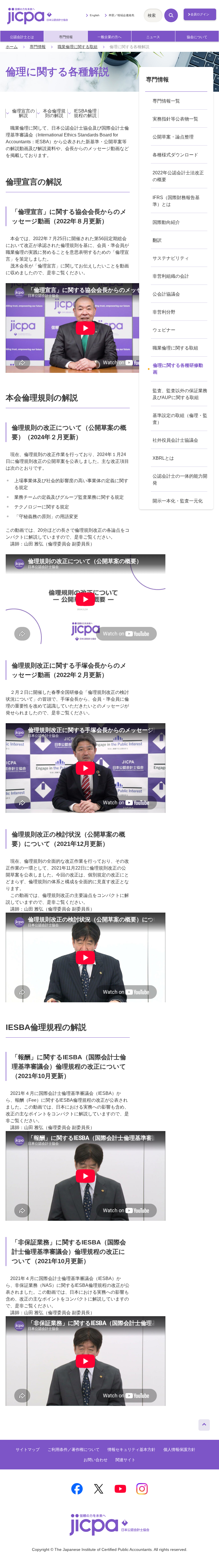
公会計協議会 (166, 294)
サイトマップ (28, 1449)
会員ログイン (199, 14)
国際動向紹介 (166, 222)
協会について (197, 37)
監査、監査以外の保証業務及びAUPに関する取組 (180, 394)
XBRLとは (163, 458)
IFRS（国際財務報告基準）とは (176, 201)
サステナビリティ (171, 258)
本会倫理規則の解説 (54, 113)
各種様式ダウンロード (175, 154)
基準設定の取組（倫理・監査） (180, 419)
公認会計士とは (22, 37)
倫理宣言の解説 (23, 113)
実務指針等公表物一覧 (175, 118)
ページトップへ (204, 1423)
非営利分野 (164, 312)
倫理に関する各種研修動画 (178, 369)
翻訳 (157, 240)
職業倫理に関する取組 (78, 46)
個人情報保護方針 (179, 1449)
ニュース (153, 37)
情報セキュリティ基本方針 (131, 1449)
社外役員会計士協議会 (175, 440)
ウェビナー (164, 330)
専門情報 (66, 37)
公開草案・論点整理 (173, 136)
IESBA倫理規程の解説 (85, 113)
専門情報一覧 (166, 101)
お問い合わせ (96, 1459)
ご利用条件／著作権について (74, 1449)
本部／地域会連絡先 (121, 15)
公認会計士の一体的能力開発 (180, 479)
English (94, 15)
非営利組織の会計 (171, 276)
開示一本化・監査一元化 (178, 500)
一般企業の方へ (109, 37)
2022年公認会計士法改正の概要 (178, 176)
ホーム (12, 46)
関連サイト (125, 1459)
